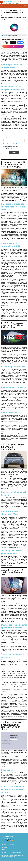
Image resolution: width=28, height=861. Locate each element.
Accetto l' (12, 144)
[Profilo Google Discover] (3, 840)
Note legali (12, 844)
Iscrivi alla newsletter (9, 137)
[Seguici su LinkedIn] (10, 840)
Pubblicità (4, 849)
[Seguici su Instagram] (13, 840)
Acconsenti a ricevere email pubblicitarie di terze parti (11, 148)
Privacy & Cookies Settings (15, 852)
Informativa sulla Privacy (15, 144)
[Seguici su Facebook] (6, 840)
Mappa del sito (13, 849)
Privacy (11, 847)
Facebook (20, 42)
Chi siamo (4, 844)
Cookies (4, 852)
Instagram (13, 46)
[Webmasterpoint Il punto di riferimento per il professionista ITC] (11, 3)
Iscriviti (14, 152)
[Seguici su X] (8, 840)
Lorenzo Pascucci (5, 35)
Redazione (4, 847)
